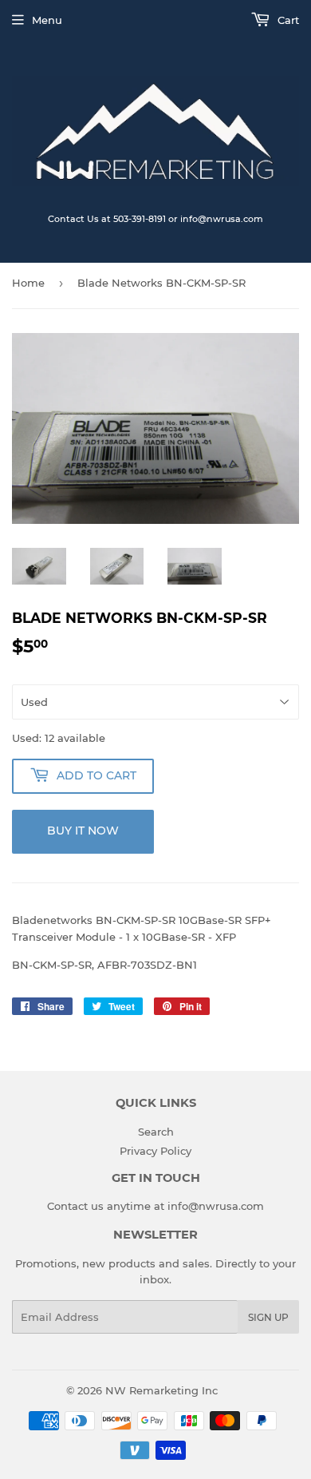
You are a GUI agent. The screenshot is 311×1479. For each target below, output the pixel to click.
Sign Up (268, 1317)
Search (156, 1131)
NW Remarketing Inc (161, 1390)
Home (28, 282)
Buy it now (83, 830)
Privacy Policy (155, 1150)
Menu (47, 20)
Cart (286, 20)
